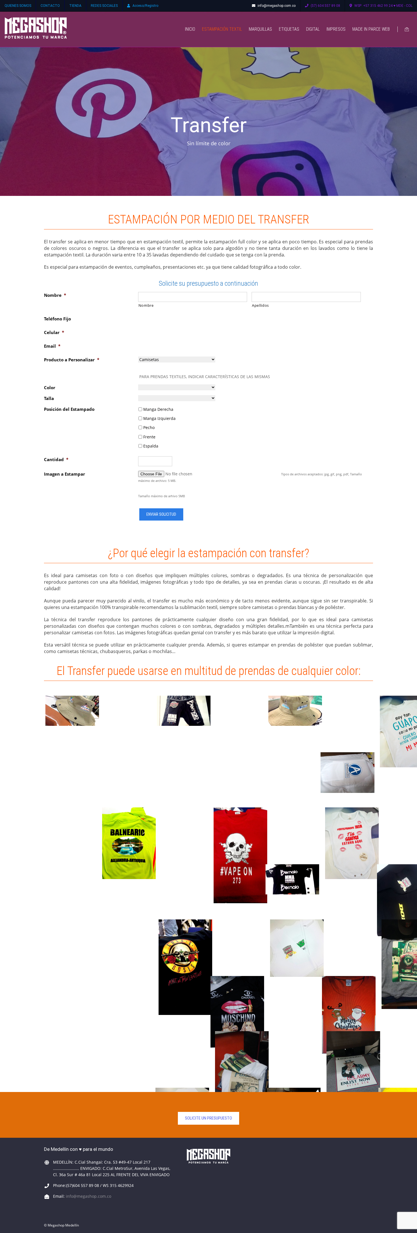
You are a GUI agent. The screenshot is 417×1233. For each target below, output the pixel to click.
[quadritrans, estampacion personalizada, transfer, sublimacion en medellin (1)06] (72, 711)
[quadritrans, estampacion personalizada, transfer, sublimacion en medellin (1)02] (347, 772)
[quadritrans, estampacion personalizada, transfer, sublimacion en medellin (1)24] (353, 1076)
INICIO (190, 29)
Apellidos (260, 305)
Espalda (150, 446)
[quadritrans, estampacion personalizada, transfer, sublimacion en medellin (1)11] (297, 948)
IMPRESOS (336, 29)
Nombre (55, 295)
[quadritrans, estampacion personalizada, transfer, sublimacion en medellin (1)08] (129, 843)
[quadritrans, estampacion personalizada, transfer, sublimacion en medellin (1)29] (240, 855)
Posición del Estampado (69, 409)
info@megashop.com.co (277, 6)
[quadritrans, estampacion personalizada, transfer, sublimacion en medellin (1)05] (295, 711)
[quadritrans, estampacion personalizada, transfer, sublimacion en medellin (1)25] (242, 1076)
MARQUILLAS (260, 29)
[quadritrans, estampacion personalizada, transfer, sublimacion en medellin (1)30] (237, 1012)
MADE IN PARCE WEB (371, 29)
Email (52, 346)
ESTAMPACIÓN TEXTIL (222, 29)
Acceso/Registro (145, 6)
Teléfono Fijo (57, 319)
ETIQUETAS (289, 29)
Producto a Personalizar (71, 359)
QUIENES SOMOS (18, 6)
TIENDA (75, 6)
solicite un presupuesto (208, 1118)
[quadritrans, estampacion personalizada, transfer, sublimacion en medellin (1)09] (352, 843)
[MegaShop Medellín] (36, 29)
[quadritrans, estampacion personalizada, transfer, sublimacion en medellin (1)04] (183, 711)
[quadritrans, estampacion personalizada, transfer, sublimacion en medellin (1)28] (349, 1015)
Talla (49, 398)
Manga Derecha (158, 409)
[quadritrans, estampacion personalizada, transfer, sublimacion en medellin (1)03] (292, 879)
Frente (149, 437)
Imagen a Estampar (64, 474)
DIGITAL (313, 29)
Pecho (149, 427)
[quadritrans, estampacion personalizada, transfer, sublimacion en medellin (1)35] (185, 967)
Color (49, 387)
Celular (54, 332)
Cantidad (56, 459)
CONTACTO (50, 6)
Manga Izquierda (159, 418)
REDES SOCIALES (104, 6)
